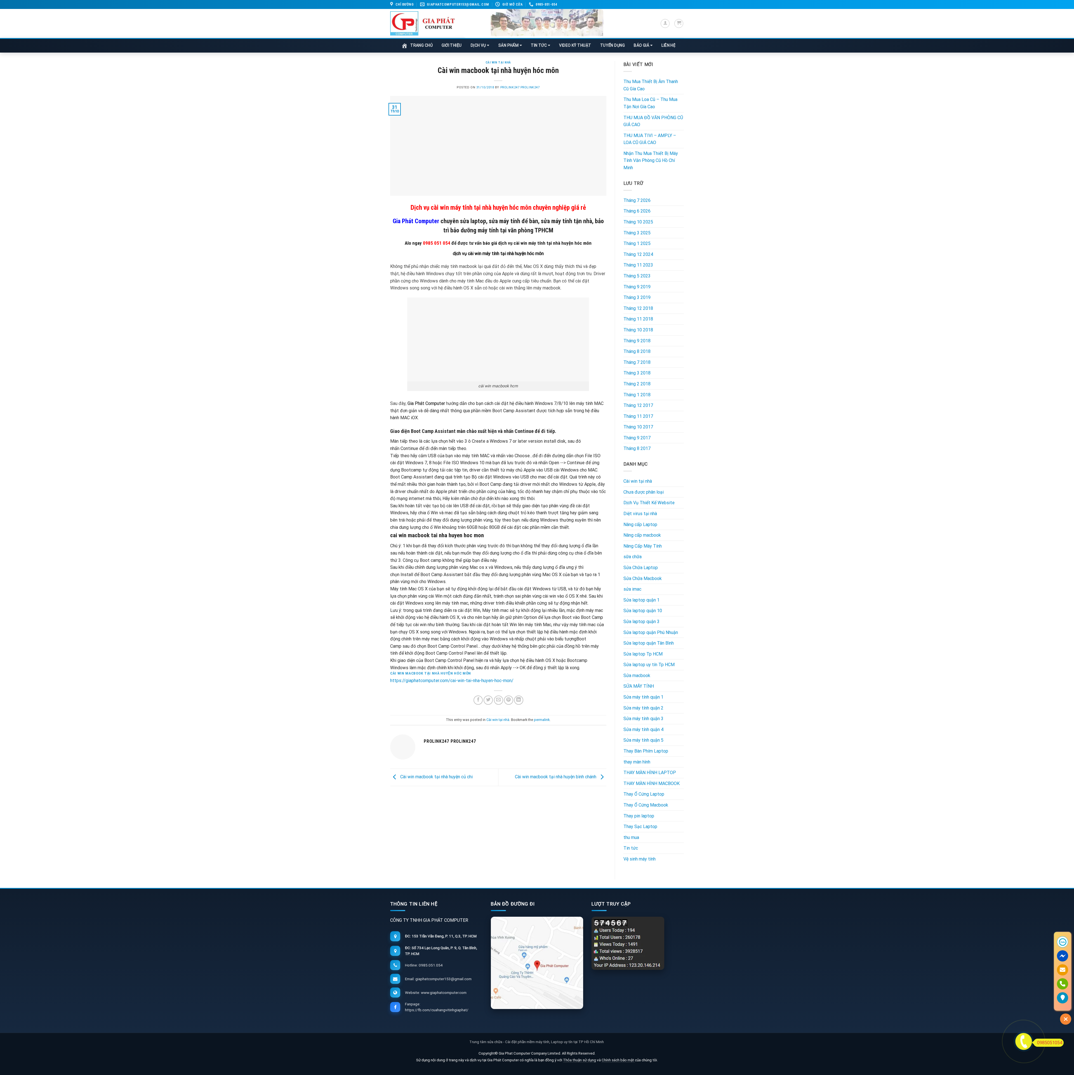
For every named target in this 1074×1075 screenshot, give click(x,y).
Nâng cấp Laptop (640, 524)
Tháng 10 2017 (638, 427)
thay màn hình (636, 762)
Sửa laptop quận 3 (641, 621)
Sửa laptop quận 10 (642, 610)
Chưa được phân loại (643, 492)
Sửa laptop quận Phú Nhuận (650, 632)
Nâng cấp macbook (642, 535)
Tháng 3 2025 (637, 232)
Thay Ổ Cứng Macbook (645, 805)
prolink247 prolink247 (520, 87)
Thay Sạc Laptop (640, 826)
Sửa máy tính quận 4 (643, 729)
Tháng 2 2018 (637, 383)
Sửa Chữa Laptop (640, 567)
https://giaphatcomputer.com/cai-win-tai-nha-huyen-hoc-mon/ (452, 680)
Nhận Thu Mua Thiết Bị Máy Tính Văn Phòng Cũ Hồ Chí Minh (650, 160)
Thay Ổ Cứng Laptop (643, 794)
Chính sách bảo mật (618, 1060)
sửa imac (632, 589)
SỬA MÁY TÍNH (638, 686)
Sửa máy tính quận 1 (643, 697)
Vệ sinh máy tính (639, 859)
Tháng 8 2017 (637, 448)
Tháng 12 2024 (638, 254)
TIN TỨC (539, 45)
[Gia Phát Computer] (533, 23)
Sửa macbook (636, 675)
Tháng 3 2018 (637, 373)
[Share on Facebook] (478, 700)
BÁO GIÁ (642, 45)
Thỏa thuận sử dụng (579, 1060)
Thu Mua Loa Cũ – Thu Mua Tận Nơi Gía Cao (650, 103)
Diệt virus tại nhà (640, 513)
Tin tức (630, 848)
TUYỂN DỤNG (612, 45)
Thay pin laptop (638, 816)
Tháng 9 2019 (637, 286)
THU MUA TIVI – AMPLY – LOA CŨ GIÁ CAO (649, 139)
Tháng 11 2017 (638, 416)
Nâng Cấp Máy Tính (642, 546)
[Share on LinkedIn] (518, 700)
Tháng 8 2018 (637, 351)
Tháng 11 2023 (638, 265)
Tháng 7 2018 (637, 362)
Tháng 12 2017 (638, 405)
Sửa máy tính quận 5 (643, 740)
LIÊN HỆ (668, 45)
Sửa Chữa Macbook (642, 578)
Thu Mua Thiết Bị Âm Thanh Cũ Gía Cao (650, 85)
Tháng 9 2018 (637, 340)
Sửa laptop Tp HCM (643, 654)
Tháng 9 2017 (637, 437)
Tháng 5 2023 (637, 276)
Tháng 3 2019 (637, 297)
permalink (542, 720)
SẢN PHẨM (509, 45)
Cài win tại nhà (498, 62)
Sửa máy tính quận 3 (643, 718)
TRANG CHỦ (421, 45)
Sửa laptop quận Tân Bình (648, 643)
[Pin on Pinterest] (508, 700)
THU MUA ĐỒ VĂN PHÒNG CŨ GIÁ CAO (653, 121)
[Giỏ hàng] (678, 23)
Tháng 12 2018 (638, 308)
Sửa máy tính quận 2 (643, 708)
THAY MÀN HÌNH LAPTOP (649, 772)
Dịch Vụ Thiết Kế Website (649, 502)
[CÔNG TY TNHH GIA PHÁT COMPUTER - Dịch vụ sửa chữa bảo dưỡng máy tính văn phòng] (422, 23)
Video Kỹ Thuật (575, 45)
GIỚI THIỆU (452, 45)
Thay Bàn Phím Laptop (645, 751)
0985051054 (1049, 1042)
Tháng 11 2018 (638, 319)
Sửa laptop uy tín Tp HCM (649, 664)
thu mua (631, 837)
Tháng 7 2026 (637, 200)
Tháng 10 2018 (638, 330)
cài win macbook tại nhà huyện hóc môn (430, 673)
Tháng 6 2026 (637, 211)
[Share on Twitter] (488, 700)
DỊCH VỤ (479, 45)
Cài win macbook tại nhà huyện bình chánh (556, 777)
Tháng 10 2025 (638, 222)
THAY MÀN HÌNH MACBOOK (651, 783)
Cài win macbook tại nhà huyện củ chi (436, 777)
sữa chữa (632, 556)
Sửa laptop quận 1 (641, 600)
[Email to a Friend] (498, 700)
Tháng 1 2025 (637, 243)
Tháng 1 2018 (637, 394)
